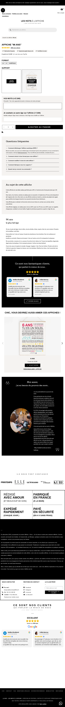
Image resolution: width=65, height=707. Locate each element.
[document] (32, 353)
